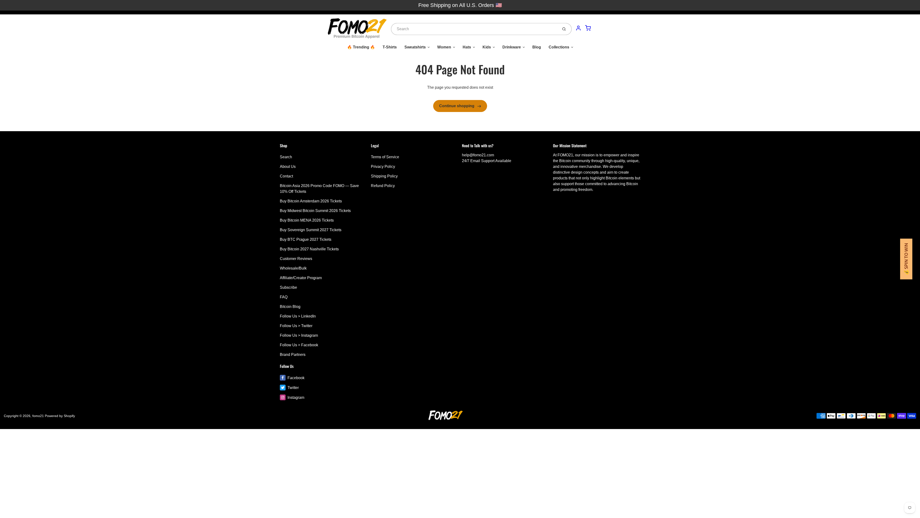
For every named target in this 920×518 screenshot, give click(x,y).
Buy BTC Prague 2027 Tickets (305, 239)
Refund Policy (383, 186)
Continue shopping (457, 106)
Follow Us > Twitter (296, 326)
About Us (288, 167)
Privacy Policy (383, 167)
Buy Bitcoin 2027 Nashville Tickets (309, 249)
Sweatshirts (415, 47)
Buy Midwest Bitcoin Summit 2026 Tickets (315, 211)
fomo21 (38, 416)
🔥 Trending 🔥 (361, 47)
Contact (286, 176)
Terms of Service (385, 157)
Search (286, 157)
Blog (536, 47)
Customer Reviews (296, 259)
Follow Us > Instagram (299, 335)
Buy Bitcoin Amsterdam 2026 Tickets (311, 201)
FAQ (284, 297)
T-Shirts (390, 47)
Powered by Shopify (60, 416)
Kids (487, 47)
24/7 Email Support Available (486, 161)
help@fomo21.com (478, 155)
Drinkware (511, 47)
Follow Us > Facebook (299, 345)
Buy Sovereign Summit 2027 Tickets (310, 230)
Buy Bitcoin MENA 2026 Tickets (307, 220)
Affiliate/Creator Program (301, 278)
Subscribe (288, 287)
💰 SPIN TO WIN (906, 259)
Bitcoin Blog (290, 307)
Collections (559, 47)
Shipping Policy (384, 176)
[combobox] (474, 29)
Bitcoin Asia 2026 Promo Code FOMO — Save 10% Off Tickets (319, 189)
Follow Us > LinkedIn (298, 316)
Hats (467, 47)
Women (444, 47)
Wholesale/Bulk (293, 268)
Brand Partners (292, 355)
